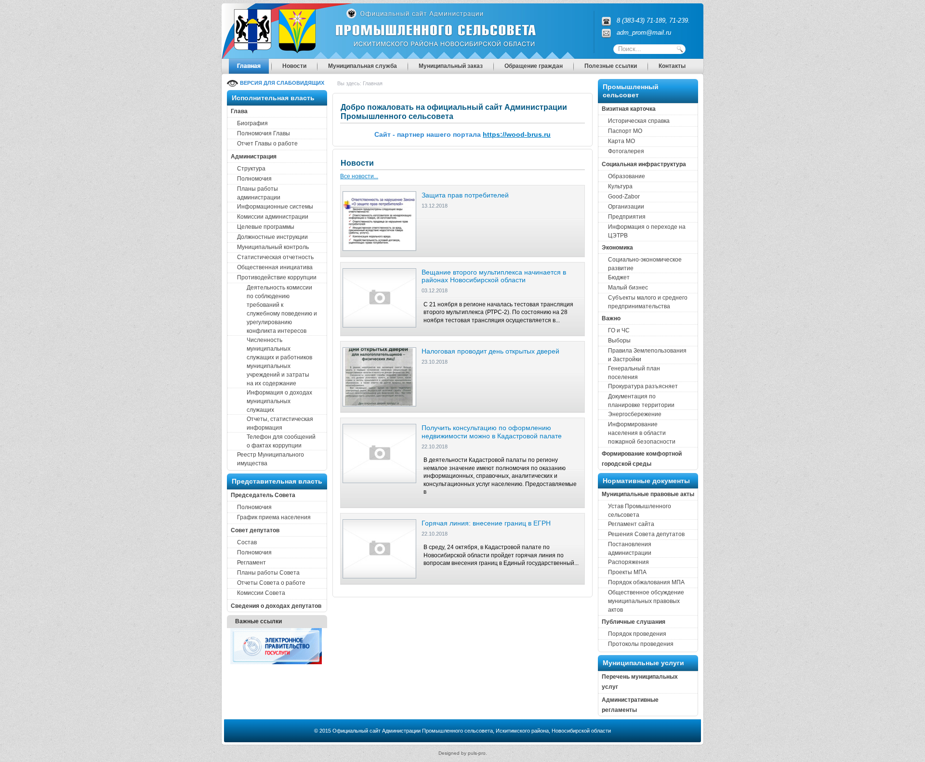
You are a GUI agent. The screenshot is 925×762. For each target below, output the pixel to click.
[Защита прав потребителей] (379, 220)
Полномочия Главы (263, 133)
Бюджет (619, 277)
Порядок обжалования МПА (646, 582)
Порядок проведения (637, 634)
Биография (252, 123)
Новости (294, 66)
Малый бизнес (628, 287)
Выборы (619, 340)
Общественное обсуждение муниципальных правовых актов (646, 601)
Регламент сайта (631, 524)
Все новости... (359, 176)
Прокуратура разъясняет (643, 386)
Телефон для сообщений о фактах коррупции (281, 441)
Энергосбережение (634, 414)
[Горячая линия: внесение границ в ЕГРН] (379, 548)
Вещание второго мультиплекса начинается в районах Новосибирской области (494, 276)
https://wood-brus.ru (517, 134)
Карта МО (621, 141)
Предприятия (627, 216)
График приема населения (274, 517)
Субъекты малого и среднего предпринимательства (647, 302)
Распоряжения (628, 562)
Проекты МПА (627, 572)
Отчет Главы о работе (267, 143)
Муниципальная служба (362, 66)
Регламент (251, 562)
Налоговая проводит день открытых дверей (490, 351)
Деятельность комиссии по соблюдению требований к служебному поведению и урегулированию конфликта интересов (282, 309)
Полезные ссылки (610, 66)
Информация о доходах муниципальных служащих (279, 401)
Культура (620, 186)
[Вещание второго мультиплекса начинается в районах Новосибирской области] (379, 297)
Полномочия (254, 178)
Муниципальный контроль (273, 247)
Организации (626, 206)
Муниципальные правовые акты (648, 494)
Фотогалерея (626, 151)
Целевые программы (265, 226)
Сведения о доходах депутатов (276, 606)
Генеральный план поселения (634, 373)
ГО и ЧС (619, 330)
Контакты (672, 66)
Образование (626, 176)
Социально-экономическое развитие (645, 264)
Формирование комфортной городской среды (642, 458)
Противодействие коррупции (277, 277)
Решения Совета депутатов (646, 534)
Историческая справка (639, 121)
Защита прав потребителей (465, 195)
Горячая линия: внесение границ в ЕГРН (486, 523)
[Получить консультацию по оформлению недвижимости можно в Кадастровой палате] (379, 453)
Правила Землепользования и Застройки (647, 355)
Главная (249, 66)
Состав (247, 542)
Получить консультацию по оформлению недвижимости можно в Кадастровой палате (492, 432)
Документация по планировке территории (641, 400)
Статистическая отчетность (275, 257)
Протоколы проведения (641, 644)
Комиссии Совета (261, 593)
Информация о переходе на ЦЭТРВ (647, 231)
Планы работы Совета (268, 572)
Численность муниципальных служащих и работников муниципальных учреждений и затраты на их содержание (279, 362)
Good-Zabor (624, 196)
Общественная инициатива (275, 267)
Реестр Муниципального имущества (270, 459)
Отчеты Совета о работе (271, 582)
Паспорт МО (625, 131)
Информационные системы (275, 206)
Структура (251, 168)
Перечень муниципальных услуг (640, 681)
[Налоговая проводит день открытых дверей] (379, 376)
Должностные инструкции (272, 237)
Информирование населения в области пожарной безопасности (641, 433)
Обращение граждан (533, 66)
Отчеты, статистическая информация (280, 423)
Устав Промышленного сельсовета (639, 510)
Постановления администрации (629, 548)
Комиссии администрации (272, 216)
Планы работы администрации (258, 193)
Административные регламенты (630, 704)
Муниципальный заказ (451, 66)
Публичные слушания (633, 621)
